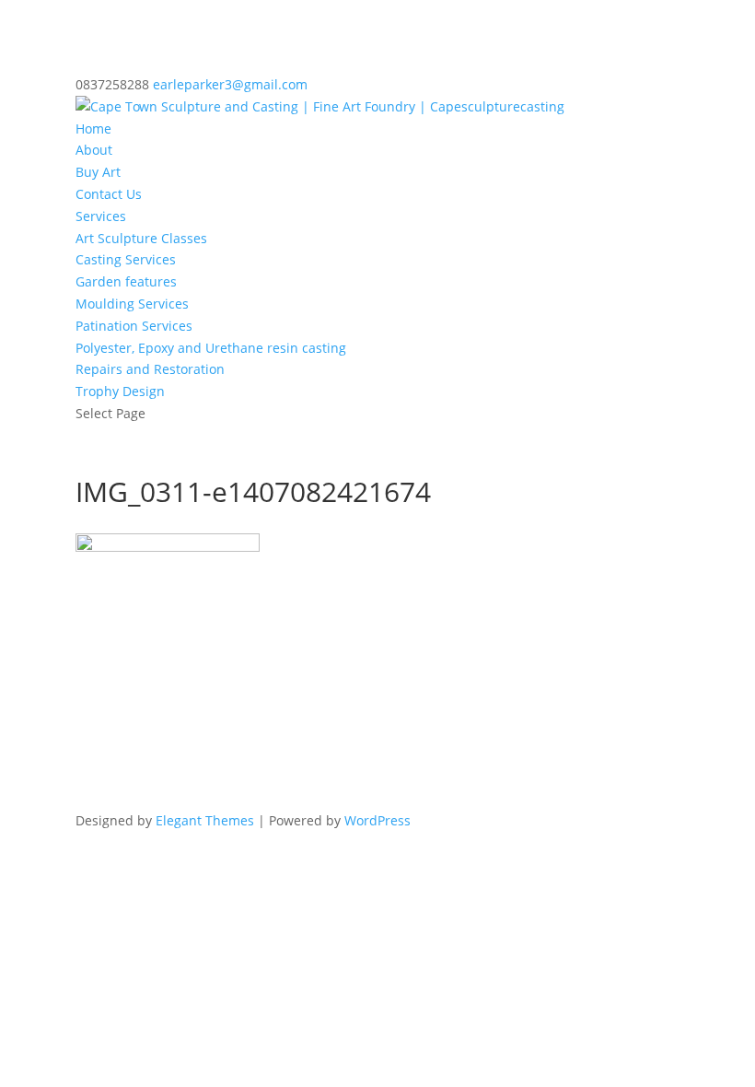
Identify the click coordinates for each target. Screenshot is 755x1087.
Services (101, 216)
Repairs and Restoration (150, 369)
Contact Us (109, 194)
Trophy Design (120, 391)
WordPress (377, 820)
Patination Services (134, 325)
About (94, 149)
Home (93, 128)
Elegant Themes (205, 820)
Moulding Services (132, 303)
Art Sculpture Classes (141, 238)
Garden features (126, 281)
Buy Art (98, 172)
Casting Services (126, 259)
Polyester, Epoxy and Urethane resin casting (211, 347)
